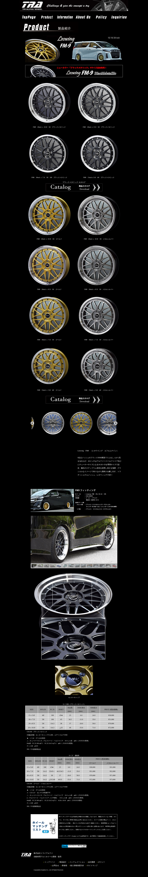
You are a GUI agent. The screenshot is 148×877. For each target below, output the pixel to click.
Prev (32, 423)
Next (115, 423)
